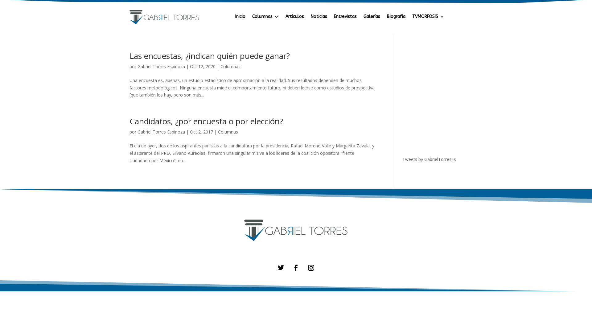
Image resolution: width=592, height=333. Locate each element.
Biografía (396, 16)
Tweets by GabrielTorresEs (429, 159)
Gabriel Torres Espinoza (161, 66)
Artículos (295, 16)
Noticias (319, 16)
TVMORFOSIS (425, 16)
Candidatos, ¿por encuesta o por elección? (206, 121)
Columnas (262, 16)
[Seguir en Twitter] (281, 268)
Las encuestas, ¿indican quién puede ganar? (210, 55)
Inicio (240, 16)
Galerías (372, 16)
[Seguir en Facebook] (296, 268)
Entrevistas (345, 16)
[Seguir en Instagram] (311, 268)
